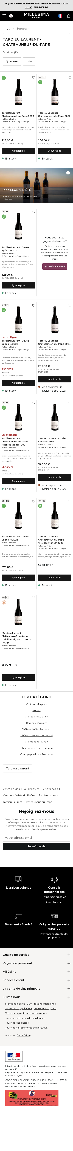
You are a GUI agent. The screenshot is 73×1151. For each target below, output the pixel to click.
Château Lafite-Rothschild (37, 729)
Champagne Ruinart (36, 741)
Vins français (50, 789)
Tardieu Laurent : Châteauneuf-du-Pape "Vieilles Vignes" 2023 (51, 539)
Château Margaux (36, 704)
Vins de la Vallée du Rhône (19, 795)
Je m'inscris (36, 846)
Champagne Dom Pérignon (37, 748)
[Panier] (69, 16)
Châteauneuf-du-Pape (12, 122)
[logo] (36, 16)
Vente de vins (11, 789)
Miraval (37, 710)
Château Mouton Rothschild (37, 735)
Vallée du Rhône (9, 119)
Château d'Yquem (36, 723)
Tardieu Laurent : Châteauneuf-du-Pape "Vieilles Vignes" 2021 (15, 441)
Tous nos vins (31, 789)
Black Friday (24, 1035)
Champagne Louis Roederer (36, 754)
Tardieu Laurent (48, 795)
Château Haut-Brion (36, 716)
